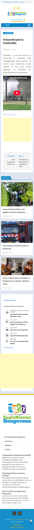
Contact (7, 449)
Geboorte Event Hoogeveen (19, 330)
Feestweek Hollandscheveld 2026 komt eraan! (19, 315)
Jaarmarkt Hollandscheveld (19, 336)
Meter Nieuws (11, 114)
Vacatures (8, 445)
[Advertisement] (17, 130)
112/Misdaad (8, 33)
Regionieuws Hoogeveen (18, 519)
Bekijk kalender (9, 347)
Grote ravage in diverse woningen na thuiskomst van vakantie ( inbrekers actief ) (16, 281)
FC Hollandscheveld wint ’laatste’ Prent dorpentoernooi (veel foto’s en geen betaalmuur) (14, 2)
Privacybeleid (17, 525)
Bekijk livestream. (10, 300)
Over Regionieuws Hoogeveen (15, 437)
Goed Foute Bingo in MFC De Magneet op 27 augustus (19, 323)
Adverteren (8, 441)
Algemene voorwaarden (17, 527)
